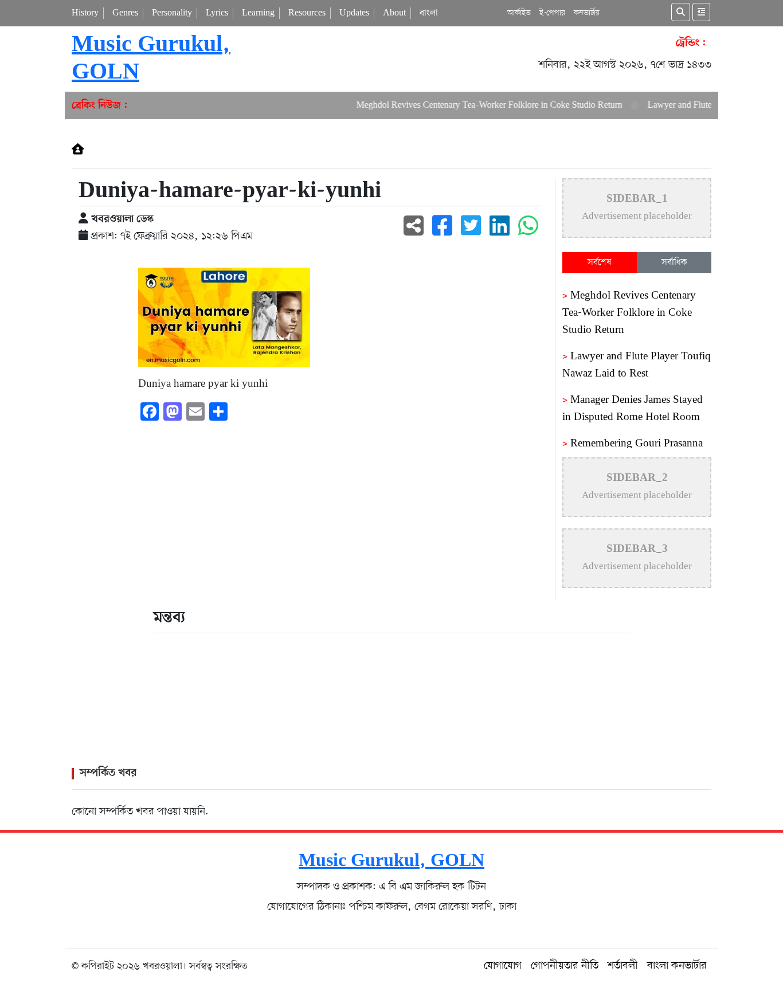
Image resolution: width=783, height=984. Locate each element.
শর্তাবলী (623, 966)
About (394, 13)
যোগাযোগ (503, 966)
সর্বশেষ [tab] (600, 262)
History (85, 13)
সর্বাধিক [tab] (674, 262)
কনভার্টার (587, 12)
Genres (125, 13)
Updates (354, 13)
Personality (172, 13)
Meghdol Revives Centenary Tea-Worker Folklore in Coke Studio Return (475, 105)
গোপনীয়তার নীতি (564, 966)
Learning (258, 13)
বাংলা (429, 13)
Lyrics (217, 13)
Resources (307, 13)
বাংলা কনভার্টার (677, 966)
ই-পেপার (552, 12)
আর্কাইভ (519, 12)
